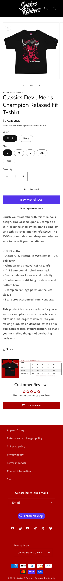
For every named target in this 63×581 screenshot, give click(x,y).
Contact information (19, 471)
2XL (9, 161)
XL (42, 152)
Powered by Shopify (45, 578)
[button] (7, 8)
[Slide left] (23, 86)
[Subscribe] (51, 503)
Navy (26, 138)
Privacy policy (15, 454)
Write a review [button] (31, 405)
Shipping (21, 125)
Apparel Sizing (15, 430)
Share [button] (9, 349)
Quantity (7, 169)
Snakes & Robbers (25, 578)
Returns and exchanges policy (25, 438)
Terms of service (17, 462)
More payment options (31, 208)
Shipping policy (16, 446)
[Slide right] (39, 86)
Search (11, 479)
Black (10, 138)
